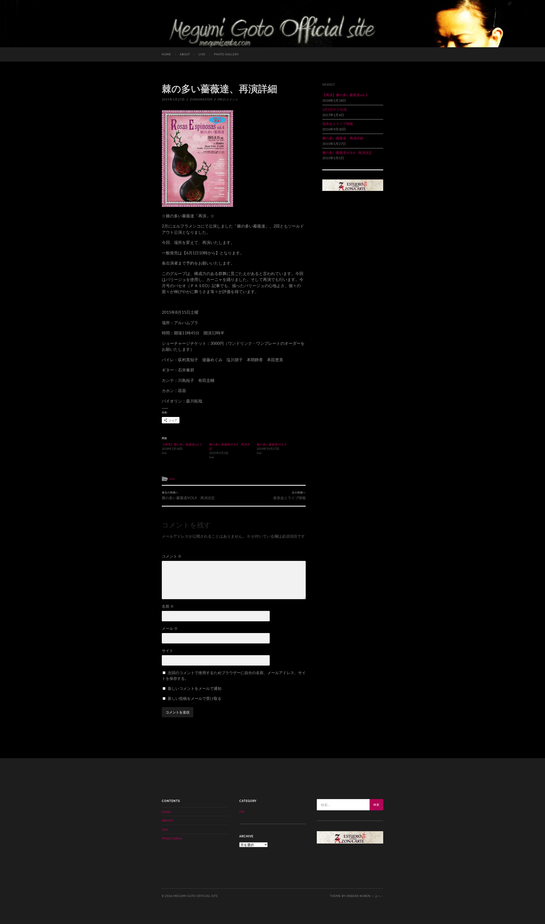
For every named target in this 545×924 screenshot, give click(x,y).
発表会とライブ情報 (289, 495)
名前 (168, 606)
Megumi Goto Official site (196, 896)
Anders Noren (358, 896)
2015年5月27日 (173, 99)
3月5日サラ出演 (334, 109)
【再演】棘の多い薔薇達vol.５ (182, 444)
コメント (172, 556)
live (172, 479)
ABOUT (185, 54)
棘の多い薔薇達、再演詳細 (342, 138)
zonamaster (201, 99)
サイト (167, 650)
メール (170, 628)
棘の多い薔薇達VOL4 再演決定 (188, 495)
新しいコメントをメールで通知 (194, 688)
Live (202, 54)
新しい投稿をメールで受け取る (194, 698)
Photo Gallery (226, 54)
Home (166, 54)
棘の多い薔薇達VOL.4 (271, 444)
